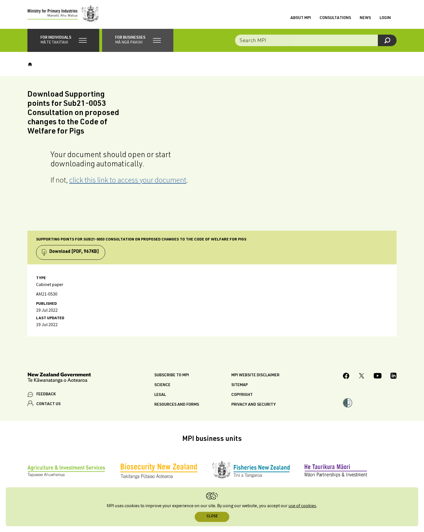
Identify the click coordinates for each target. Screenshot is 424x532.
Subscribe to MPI (171, 375)
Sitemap (239, 385)
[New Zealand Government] (59, 379)
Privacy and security (253, 405)
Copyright (242, 395)
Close (212, 516)
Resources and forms (176, 405)
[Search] (387, 40)
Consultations (335, 18)
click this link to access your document (127, 180)
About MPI (300, 18)
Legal (160, 395)
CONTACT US (48, 404)
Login (385, 18)
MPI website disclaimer (255, 375)
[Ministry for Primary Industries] (63, 14)
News (365, 18)
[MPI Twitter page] (361, 376)
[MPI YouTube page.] (378, 376)
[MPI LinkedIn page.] (393, 377)
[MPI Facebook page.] (346, 377)
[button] (63, 40)
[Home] (30, 64)
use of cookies (302, 506)
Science (162, 385)
